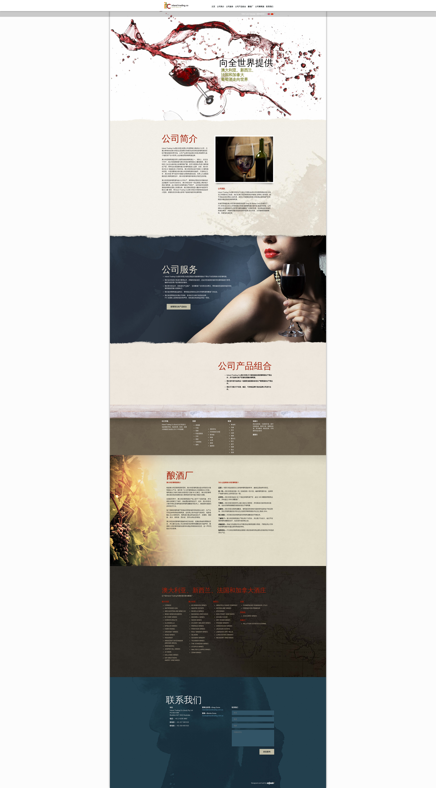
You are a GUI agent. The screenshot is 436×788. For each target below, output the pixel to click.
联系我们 (269, 6)
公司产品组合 (240, 6)
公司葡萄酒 (259, 6)
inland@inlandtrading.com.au (212, 710)
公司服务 (229, 6)
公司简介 (220, 6)
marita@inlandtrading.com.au (212, 716)
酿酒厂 (250, 6)
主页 (213, 6)
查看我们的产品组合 (178, 307)
